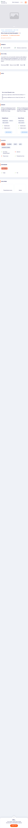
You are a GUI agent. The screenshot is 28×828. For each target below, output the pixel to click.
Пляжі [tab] (3, 144)
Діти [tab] (20, 144)
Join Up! (2, 29)
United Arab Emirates (8, 29)
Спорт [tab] (15, 144)
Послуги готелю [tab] (6, 147)
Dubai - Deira (16, 29)
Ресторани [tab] (4, 168)
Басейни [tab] (9, 144)
